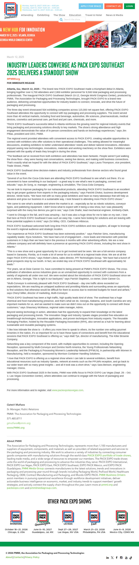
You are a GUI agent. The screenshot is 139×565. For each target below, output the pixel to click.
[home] (11, 10)
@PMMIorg (13, 79)
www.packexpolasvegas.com (67, 390)
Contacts (18, 557)
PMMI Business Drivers (112, 475)
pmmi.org (107, 485)
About (9, 557)
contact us (113, 6)
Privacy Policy (32, 557)
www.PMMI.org (16, 428)
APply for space (91, 6)
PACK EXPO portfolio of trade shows (109, 455)
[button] (27, 15)
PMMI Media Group (33, 468)
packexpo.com (15, 488)
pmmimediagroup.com (43, 488)
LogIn (129, 6)
